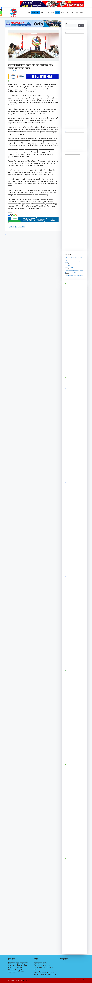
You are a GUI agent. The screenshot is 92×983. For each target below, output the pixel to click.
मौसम (77, 12)
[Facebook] (9, 215)
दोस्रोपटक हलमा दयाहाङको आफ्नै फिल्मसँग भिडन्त (17, 227)
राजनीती (52, 12)
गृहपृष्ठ (29, 12)
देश (37, 12)
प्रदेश (42, 12)
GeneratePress (26, 980)
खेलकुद (72, 12)
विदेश (48, 12)
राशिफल (81, 12)
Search (66, 23)
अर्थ (67, 12)
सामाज (57, 12)
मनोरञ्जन (62, 12)
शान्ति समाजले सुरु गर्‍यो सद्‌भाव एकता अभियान (74, 257)
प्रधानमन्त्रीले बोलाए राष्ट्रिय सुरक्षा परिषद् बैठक (74, 275)
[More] (16, 215)
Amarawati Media (80, 979)
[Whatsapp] (14, 215)
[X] (11, 215)
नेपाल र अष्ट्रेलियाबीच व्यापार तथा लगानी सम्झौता (17, 226)
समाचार (33, 12)
